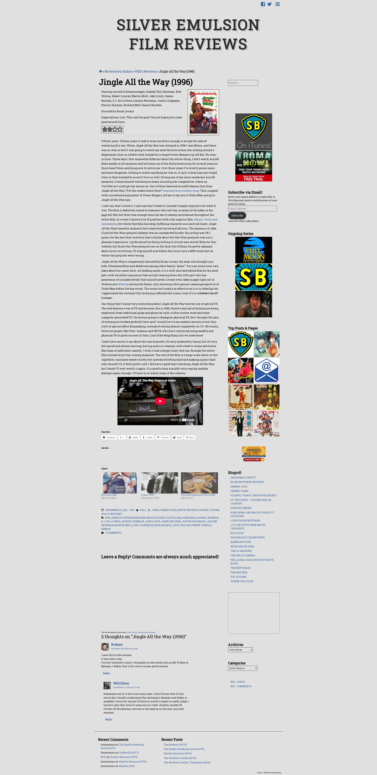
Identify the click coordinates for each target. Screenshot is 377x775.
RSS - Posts (237, 681)
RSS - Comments (240, 686)
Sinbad (106, 528)
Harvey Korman (133, 521)
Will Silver (121, 683)
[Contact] (266, 370)
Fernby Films (239, 490)
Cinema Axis (238, 486)
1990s (155, 510)
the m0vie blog (240, 567)
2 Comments (113, 532)
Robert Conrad (201, 525)
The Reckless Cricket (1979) (180, 758)
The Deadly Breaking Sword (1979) (184, 749)
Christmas (189, 517)
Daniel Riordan (208, 517)
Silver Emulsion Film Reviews (188, 34)
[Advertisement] (254, 613)
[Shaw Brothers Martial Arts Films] (240, 344)
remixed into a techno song (181, 190)
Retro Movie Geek (242, 546)
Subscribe (237, 215)
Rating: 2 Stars (209, 510)
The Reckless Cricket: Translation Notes (187, 762)
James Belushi (171, 521)
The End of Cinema (242, 555)
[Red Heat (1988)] (119, 483)
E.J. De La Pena (111, 521)
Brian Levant (155, 517)
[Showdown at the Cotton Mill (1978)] (266, 397)
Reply (106, 673)
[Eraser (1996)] (159, 483)
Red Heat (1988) (109, 495)
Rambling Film (240, 541)
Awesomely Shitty (243, 477)
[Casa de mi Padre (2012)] (240, 397)
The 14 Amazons (241, 550)
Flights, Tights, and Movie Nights (253, 495)
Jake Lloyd (152, 521)
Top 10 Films (238, 576)
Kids (174, 510)
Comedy (165, 510)
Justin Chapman (193, 521)
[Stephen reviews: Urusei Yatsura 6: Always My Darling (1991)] (266, 344)
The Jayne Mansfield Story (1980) (198, 495)
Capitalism (173, 517)
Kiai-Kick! (237, 533)
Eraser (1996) (147, 495)
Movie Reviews (188, 510)
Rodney (117, 644)
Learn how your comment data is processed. (141, 632)
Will (143, 510)
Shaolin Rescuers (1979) (124, 756)
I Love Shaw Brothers (245, 520)
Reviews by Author (118, 71)
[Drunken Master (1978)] (266, 423)
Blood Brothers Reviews (247, 481)
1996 (107, 517)
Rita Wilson (182, 525)
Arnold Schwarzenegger (128, 517)
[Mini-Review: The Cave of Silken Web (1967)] (240, 370)
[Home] (100, 71)
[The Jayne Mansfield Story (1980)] (199, 483)
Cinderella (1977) (129, 752)
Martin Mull (124, 525)
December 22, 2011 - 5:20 (119, 510)
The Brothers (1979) (175, 744)
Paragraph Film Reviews (247, 537)
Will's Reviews (145, 71)
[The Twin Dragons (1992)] (240, 423)
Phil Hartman (143, 525)
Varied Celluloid (241, 581)
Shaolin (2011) (127, 765)
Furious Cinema (241, 507)
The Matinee (238, 572)
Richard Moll (163, 525)
